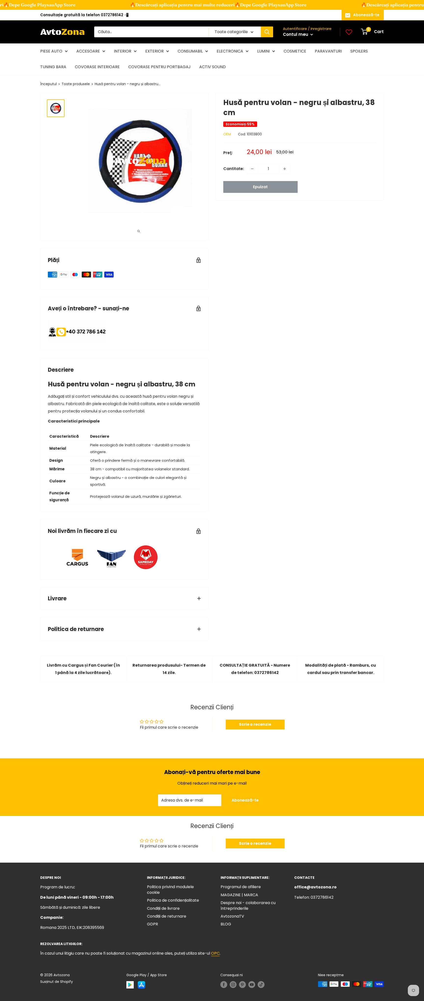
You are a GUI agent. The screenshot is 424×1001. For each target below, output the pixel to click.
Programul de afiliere (241, 887)
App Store (47, 5)
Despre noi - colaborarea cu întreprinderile (248, 905)
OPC (215, 953)
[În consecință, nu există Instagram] (233, 984)
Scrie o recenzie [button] (255, 724)
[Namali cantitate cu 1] (252, 169)
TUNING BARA (53, 67)
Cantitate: (233, 168)
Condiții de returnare (166, 916)
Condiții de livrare (163, 908)
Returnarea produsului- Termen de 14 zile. (169, 668)
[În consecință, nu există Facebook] (223, 984)
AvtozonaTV (232, 916)
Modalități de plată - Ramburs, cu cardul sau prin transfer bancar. (340, 668)
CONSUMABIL (190, 51)
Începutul (48, 83)
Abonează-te (366, 14)
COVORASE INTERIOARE (97, 67)
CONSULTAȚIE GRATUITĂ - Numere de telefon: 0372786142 (255, 668)
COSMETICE (295, 51)
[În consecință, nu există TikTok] (261, 984)
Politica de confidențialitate (173, 900)
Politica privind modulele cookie (170, 889)
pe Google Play (245, 5)
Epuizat (260, 187)
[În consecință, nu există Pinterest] (242, 984)
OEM (227, 134)
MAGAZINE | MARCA (239, 895)
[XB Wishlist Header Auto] (349, 32)
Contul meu (296, 34)
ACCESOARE (88, 51)
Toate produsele (76, 83)
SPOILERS (359, 51)
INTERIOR (122, 51)
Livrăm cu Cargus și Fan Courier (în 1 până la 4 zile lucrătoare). (83, 668)
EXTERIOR (154, 51)
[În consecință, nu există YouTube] (251, 984)
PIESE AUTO (51, 51)
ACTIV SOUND (212, 67)
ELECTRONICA (230, 51)
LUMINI (263, 51)
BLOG (226, 924)
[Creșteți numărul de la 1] (284, 169)
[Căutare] (267, 31)
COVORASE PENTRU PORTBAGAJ (159, 67)
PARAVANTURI (328, 51)
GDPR (152, 924)
